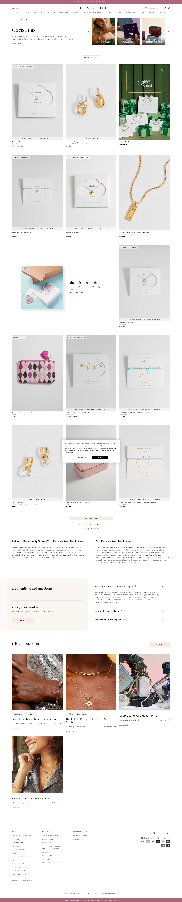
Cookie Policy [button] (72, 450)
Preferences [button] (69, 452)
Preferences (82, 457)
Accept (100, 457)
